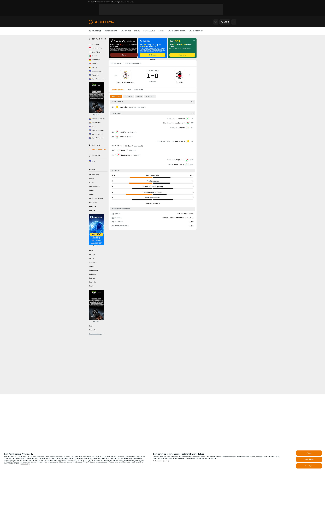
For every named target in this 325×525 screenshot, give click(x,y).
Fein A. (170, 164)
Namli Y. (123, 132)
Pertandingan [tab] (118, 90)
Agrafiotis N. (179, 164)
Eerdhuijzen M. (126, 155)
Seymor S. (180, 160)
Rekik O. (124, 151)
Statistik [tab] (128, 96)
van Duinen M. (180, 123)
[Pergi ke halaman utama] (106, 22)
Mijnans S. (132, 151)
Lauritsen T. (138, 146)
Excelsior (180, 82)
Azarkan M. (174, 128)
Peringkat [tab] (138, 90)
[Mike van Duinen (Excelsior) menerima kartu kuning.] (188, 141)
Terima (309, 453)
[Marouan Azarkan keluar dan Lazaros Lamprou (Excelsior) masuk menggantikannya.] (188, 127)
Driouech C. (171, 160)
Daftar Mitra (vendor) (161, 461)
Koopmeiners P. (179, 118)
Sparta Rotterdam (125, 82)
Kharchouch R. (168, 123)
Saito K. (130, 137)
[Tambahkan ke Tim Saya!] (116, 75)
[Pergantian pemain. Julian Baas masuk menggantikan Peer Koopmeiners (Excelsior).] (188, 118)
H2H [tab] (129, 90)
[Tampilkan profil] (125, 75)
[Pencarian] (215, 22)
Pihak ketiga (25, 464)
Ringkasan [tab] (116, 96)
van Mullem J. (131, 132)
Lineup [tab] (139, 96)
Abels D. (123, 137)
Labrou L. (182, 128)
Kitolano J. (137, 155)
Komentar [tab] (150, 96)
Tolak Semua (309, 459)
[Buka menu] (233, 22)
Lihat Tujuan (309, 466)
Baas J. (169, 118)
